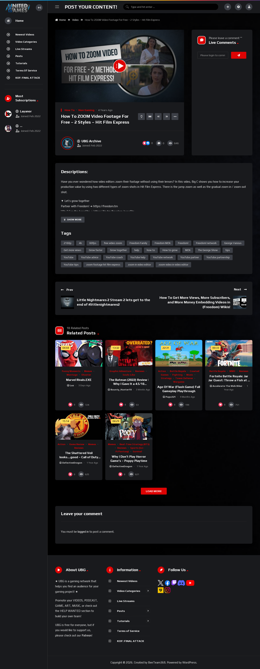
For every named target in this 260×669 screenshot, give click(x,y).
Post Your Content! (91, 7)
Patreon (87, 635)
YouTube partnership (218, 257)
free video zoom (113, 243)
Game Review (76, 444)
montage (72, 374)
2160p (67, 243)
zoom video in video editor (173, 264)
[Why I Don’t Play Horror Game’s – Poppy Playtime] (128, 426)
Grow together (118, 250)
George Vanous (233, 243)
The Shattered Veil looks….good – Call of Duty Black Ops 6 (78, 457)
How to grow (170, 250)
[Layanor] (8, 113)
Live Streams (23, 49)
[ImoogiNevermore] (8, 128)
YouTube (68, 257)
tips (227, 250)
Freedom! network (206, 243)
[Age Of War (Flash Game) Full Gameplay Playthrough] (179, 353)
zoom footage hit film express (103, 264)
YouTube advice (89, 257)
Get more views (72, 250)
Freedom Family (138, 243)
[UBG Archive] (67, 143)
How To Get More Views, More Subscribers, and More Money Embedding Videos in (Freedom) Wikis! (195, 302)
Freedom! (183, 243)
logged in (83, 531)
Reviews (139, 371)
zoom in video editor (139, 264)
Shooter (86, 374)
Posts (18, 56)
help (136, 250)
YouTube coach (114, 257)
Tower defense (184, 378)
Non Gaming (86, 110)
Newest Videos (24, 34)
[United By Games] (18, 7)
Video (75, 19)
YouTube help (137, 257)
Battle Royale (178, 371)
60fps (92, 243)
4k (80, 243)
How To (70, 110)
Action (162, 371)
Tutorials (21, 63)
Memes (88, 371)
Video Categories (26, 41)
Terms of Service (26, 70)
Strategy (166, 378)
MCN (187, 250)
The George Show (208, 250)
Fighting (177, 374)
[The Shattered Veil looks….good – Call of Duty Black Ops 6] (78, 426)
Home (62, 19)
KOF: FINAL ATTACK (27, 77)
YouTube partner (189, 257)
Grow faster (95, 250)
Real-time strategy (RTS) (135, 444)
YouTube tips (71, 264)
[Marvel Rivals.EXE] (78, 353)
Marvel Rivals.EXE (79, 380)
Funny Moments (71, 371)
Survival (137, 451)
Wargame (178, 381)
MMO (232, 371)
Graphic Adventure (120, 371)
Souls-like (129, 374)
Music (189, 374)
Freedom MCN (162, 243)
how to (151, 250)
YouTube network (163, 257)
